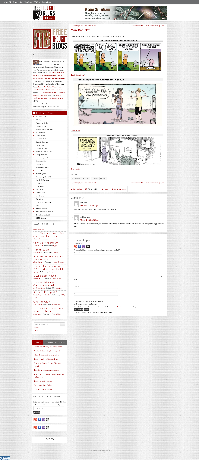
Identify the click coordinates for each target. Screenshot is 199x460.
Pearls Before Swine (77, 75)
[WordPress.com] (48, 419)
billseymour (56, 304)
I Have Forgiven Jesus (43, 158)
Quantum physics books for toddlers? (84, 26)
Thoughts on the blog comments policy (46, 370)
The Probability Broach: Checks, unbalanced (45, 284)
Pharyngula (39, 189)
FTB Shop (37, 2)
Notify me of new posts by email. (86, 304)
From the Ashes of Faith (44, 151)
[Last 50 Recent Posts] (38, 229)
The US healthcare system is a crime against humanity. (48, 234)
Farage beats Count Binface (43, 385)
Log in (36, 330)
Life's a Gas (40, 170)
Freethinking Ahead (42, 148)
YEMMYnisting (41, 218)
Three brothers (41, 249)
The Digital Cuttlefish (43, 215)
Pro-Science (40, 196)
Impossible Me (41, 161)
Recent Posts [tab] (37, 342)
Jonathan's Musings (42, 167)
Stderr (38, 205)
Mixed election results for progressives (46, 355)
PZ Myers (54, 252)
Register (36, 328)
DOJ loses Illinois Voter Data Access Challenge (48, 310)
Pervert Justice (40, 186)
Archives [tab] (62, 342)
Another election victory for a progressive (47, 351)
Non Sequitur (75, 169)
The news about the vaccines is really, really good (148, 26)
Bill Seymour (40, 132)
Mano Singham (41, 173)
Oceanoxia (39, 183)
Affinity (38, 120)
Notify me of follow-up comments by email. (90, 301)
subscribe (119, 307)
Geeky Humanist (41, 154)
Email (76, 286)
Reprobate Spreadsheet (43, 202)
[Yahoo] (43, 419)
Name (76, 279)
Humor (106, 189)
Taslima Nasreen (41, 208)
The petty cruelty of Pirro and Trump (46, 359)
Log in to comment (120, 189)
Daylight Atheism (42, 139)
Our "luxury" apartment (45, 242)
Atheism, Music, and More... (45, 129)
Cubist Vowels (40, 135)
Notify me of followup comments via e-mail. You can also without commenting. (106, 307)
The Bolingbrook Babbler (44, 212)
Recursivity (39, 199)
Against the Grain (42, 123)
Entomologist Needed (44, 275)
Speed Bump (75, 130)
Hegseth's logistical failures (43, 389)
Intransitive (39, 164)
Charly (50, 272)
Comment (77, 253)
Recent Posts (46, 2)
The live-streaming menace (43, 381)
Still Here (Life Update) (45, 292)
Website (76, 294)
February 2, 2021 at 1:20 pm (89, 206)
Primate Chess (40, 193)
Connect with (78, 243)
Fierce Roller (40, 145)
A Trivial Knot (41, 116)
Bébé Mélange (56, 278)
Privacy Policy (18, 2)
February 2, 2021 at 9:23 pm (89, 220)
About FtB (7, 2)
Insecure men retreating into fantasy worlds (48, 258)
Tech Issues (28, 2)
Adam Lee (58, 288)
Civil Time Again (41, 301)
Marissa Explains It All (43, 177)
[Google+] (35, 419)
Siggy (55, 245)
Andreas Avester (41, 126)
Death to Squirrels (42, 142)
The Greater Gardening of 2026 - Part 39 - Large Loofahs (48, 267)
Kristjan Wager (56, 314)
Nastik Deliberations (42, 180)
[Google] (39, 419)
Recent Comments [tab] (50, 342)
